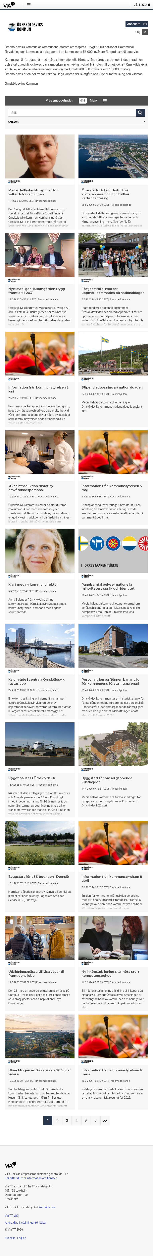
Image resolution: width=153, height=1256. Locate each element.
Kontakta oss (47, 1207)
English (21, 1238)
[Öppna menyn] (29, 4)
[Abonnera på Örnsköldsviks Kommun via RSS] (145, 32)
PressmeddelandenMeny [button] (72, 100)
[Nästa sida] (95, 1120)
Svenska (10, 1238)
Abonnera (133, 24)
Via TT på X (12, 1215)
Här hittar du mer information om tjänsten (31, 1178)
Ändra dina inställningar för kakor (25, 1222)
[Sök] (140, 113)
